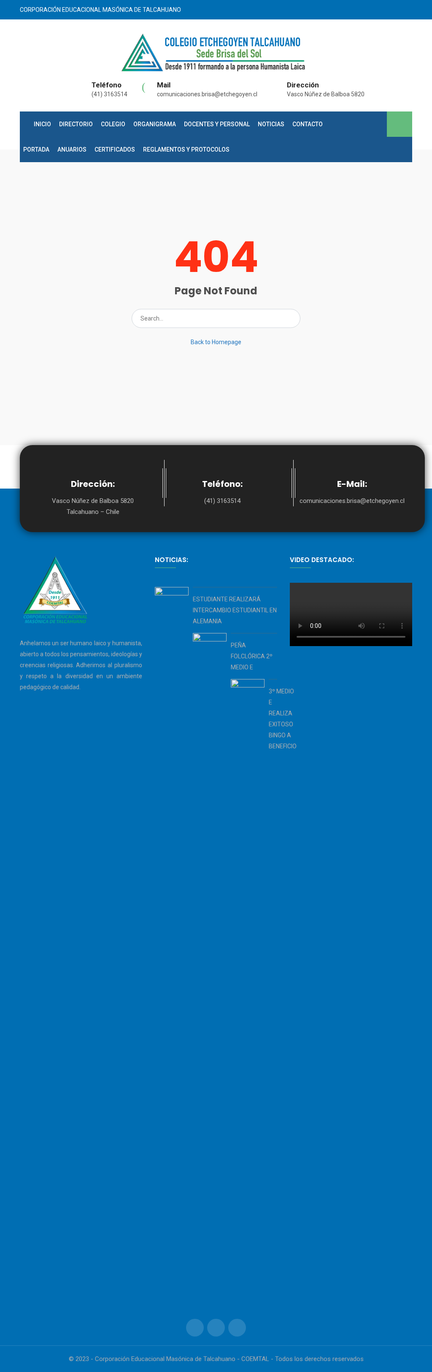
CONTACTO (307, 124)
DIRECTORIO (76, 124)
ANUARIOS (71, 149)
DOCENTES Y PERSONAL (217, 124)
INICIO (42, 124)
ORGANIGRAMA (154, 124)
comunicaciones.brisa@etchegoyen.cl (207, 94)
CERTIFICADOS (114, 149)
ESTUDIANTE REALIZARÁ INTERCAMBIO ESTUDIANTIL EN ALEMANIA (235, 610)
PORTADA (36, 149)
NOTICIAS (271, 124)
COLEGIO (113, 124)
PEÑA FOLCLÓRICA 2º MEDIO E (252, 656)
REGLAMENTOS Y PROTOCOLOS (186, 149)
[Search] (291, 318)
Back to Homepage (216, 342)
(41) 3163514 (109, 94)
